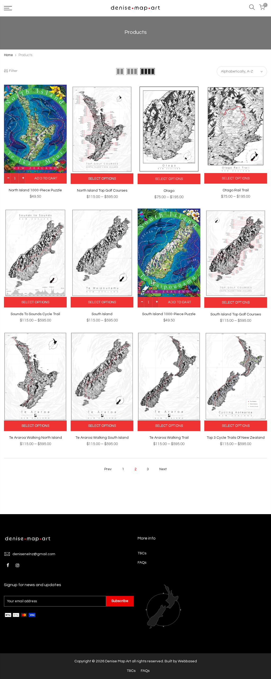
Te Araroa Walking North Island (35, 438)
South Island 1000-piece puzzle (169, 314)
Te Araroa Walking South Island (102, 438)
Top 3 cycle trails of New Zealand (236, 438)
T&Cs (142, 553)
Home (8, 55)
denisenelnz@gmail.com (33, 554)
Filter (13, 71)
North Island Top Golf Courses (102, 190)
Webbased (187, 661)
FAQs (142, 562)
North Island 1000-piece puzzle (35, 190)
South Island (102, 314)
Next (163, 469)
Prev (107, 469)
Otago (169, 191)
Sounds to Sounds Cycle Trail (35, 314)
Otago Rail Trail (236, 190)
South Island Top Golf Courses (235, 314)
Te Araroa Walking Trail (169, 438)
